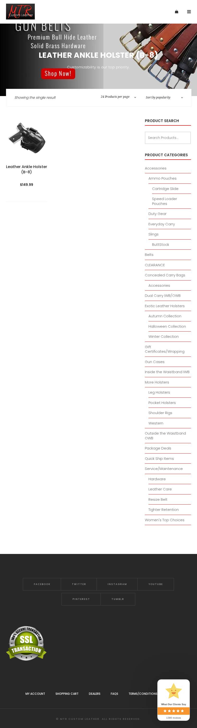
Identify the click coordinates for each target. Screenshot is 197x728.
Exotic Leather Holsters (165, 305)
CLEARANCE (155, 264)
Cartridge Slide (165, 188)
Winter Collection (163, 336)
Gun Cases (155, 361)
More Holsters (157, 382)
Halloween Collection (167, 326)
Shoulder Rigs (160, 412)
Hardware (157, 478)
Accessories (155, 168)
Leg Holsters (159, 392)
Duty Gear (157, 213)
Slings (153, 234)
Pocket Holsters (162, 402)
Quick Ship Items (159, 458)
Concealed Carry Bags (165, 275)
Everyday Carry (161, 224)
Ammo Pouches (162, 178)
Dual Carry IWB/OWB (163, 295)
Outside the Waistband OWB (165, 436)
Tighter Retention (163, 509)
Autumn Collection (164, 315)
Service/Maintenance (164, 468)
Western (155, 423)
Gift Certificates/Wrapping (165, 349)
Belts (149, 254)
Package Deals (158, 448)
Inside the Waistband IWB (167, 371)
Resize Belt (157, 499)
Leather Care (160, 489)
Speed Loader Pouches (164, 201)
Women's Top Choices (165, 519)
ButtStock (160, 244)
